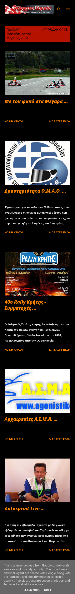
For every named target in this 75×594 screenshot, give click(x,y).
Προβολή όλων (55, 30)
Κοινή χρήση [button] (14, 121)
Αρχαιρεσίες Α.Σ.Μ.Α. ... (31, 419)
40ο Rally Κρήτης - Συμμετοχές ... (25, 305)
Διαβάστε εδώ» (59, 121)
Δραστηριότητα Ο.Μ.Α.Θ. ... (35, 191)
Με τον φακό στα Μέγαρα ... (36, 101)
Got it (48, 589)
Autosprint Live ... (25, 508)
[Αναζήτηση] (59, 7)
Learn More (32, 589)
